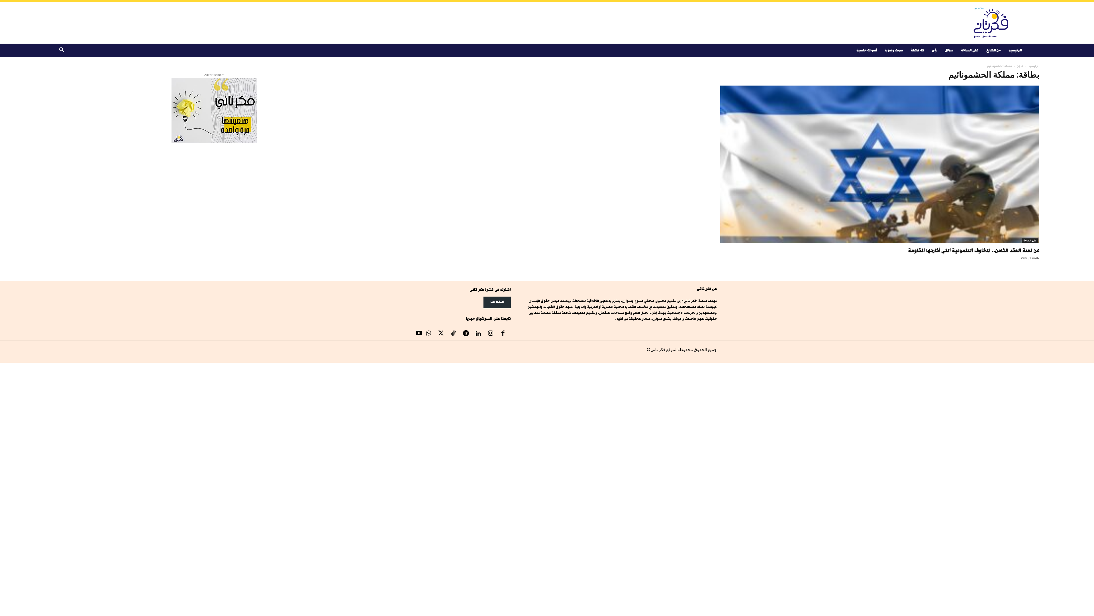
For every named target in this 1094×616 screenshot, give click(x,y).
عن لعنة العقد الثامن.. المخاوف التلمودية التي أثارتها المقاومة (973, 250)
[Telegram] (466, 334)
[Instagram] (490, 334)
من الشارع (993, 50)
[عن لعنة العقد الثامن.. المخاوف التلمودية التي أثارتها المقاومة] (879, 164)
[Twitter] (441, 334)
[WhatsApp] (429, 334)
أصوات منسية (866, 50)
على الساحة (969, 50)
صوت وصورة (894, 50)
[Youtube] (419, 334)
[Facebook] (503, 334)
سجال (949, 50)
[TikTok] (453, 334)
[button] (61, 51)
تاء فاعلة (917, 50)
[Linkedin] (478, 334)
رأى (934, 50)
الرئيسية (1015, 50)
